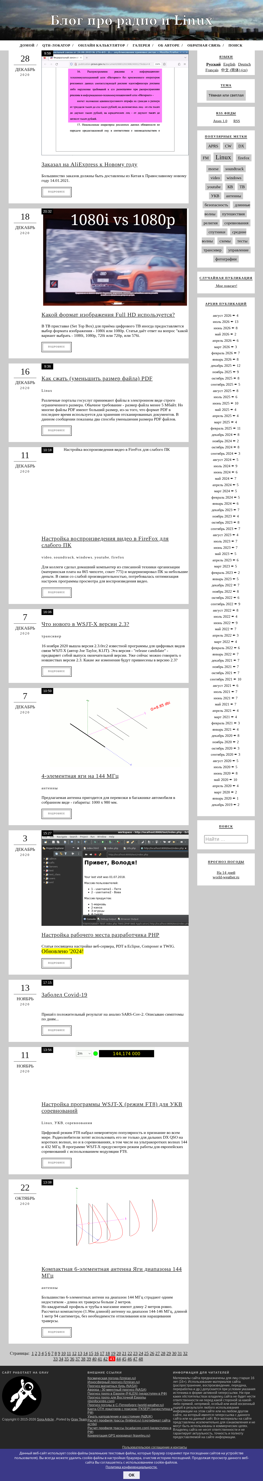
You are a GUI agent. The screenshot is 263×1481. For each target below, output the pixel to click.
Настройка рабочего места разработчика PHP (100, 935)
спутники (217, 232)
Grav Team (79, 1419)
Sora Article (45, 1419)
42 (105, 1358)
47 (135, 1358)
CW (228, 146)
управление (238, 250)
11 (69, 1353)
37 (77, 1358)
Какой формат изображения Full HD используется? (108, 314)
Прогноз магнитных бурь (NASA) (112, 1386)
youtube (102, 557)
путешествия (233, 214)
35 (66, 1358)
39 (89, 1358)
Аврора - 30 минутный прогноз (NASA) (117, 1389)
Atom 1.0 (220, 121)
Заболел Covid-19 (64, 994)
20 (119, 1353)
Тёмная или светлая (226, 95)
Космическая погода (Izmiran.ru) (112, 1378)
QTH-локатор (56, 45)
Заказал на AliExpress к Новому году (89, 164)
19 (113, 1353)
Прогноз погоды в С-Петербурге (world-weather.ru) (126, 1405)
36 (72, 1358)
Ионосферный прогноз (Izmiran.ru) (114, 1382)
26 (152, 1353)
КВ (230, 187)
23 (135, 1353)
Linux (47, 390)
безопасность (216, 205)
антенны (50, 788)
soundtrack (64, 557)
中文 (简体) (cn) (234, 70)
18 (107, 1353)
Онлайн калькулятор (101, 45)
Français (211, 70)
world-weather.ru (226, 877)
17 (102, 1353)
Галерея (141, 45)
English (229, 64)
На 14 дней (226, 872)
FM (206, 158)
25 (146, 1353)
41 (100, 1358)
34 (61, 1358)
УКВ (58, 1123)
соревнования (78, 1123)
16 (96, 1353)
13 (80, 1353)
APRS (213, 146)
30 (174, 1353)
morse (213, 168)
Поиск (235, 45)
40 (94, 1358)
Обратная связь (204, 45)
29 (168, 1353)
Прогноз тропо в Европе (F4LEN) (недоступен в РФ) (127, 1393)
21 (124, 1353)
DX (241, 146)
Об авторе (169, 45)
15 (91, 1353)
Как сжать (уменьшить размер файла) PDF (97, 378)
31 (180, 1353)
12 (74, 1353)
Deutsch (244, 64)
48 (140, 1358)
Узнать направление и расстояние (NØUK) (120, 1416)
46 (129, 1358)
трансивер (51, 636)
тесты (242, 241)
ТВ (242, 187)
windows (84, 557)
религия (211, 223)
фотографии (226, 259)
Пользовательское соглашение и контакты (154, 1447)
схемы (225, 241)
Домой (27, 45)
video (47, 557)
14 (85, 1353)
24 (141, 1353)
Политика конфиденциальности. (131, 1467)
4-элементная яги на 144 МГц (80, 776)
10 (63, 1353)
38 (83, 1358)
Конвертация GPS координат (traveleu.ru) (119, 1435)
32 (185, 1353)
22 (130, 1353)
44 (118, 1358)
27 (157, 1353)
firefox (117, 557)
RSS (236, 121)
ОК (131, 1475)
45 (124, 1358)
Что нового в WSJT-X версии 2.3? (85, 624)
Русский (213, 64)
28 (163, 1353)
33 (55, 1358)
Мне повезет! (226, 286)
